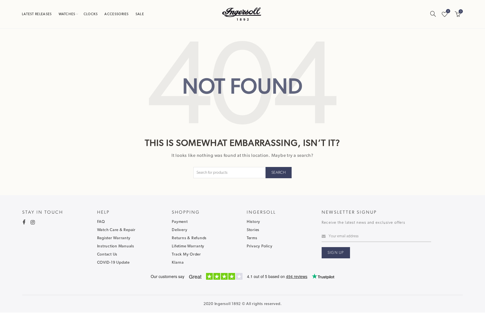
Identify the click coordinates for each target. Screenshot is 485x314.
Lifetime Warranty (188, 246)
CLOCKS (91, 14)
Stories (253, 230)
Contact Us (107, 254)
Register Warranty (114, 238)
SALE (140, 14)
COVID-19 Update (113, 263)
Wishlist (448, 11)
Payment (179, 222)
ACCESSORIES (116, 14)
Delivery (179, 230)
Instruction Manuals (115, 246)
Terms (252, 238)
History (253, 222)
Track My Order (186, 254)
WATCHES (67, 14)
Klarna (178, 263)
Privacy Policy (260, 246)
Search (278, 173)
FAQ (101, 222)
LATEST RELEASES (37, 14)
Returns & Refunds (189, 238)
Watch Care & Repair (116, 230)
